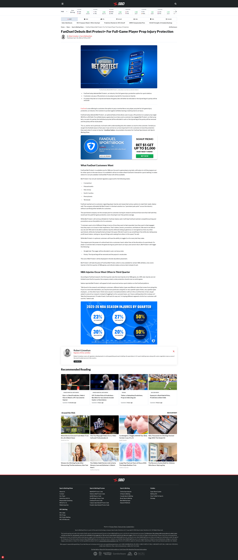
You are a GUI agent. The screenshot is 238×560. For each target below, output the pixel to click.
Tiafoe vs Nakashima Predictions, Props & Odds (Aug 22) (132, 396)
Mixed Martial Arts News (71, 392)
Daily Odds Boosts (67, 23)
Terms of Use (122, 526)
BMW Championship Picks (137, 23)
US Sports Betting (125, 494)
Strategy (152, 498)
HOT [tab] (70, 19)
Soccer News (155, 392)
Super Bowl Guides (155, 491)
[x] (174, 351)
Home (63, 27)
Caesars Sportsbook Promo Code (99, 502)
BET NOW (144, 156)
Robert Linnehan (73, 36)
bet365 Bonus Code (95, 496)
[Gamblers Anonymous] (129, 553)
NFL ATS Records (64, 519)
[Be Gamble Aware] (119, 554)
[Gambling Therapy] (107, 553)
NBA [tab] (136, 19)
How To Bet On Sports (156, 496)
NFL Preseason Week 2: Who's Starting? (88, 23)
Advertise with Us (65, 498)
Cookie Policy (130, 526)
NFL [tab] (103, 19)
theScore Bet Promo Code (97, 494)
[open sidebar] (62, 3)
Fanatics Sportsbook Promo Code (99, 505)
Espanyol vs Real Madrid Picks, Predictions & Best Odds (160, 396)
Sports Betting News (78, 27)
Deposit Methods (125, 502)
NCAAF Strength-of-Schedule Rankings (160, 23)
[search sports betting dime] (175, 4)
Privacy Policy (113, 526)
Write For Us (63, 502)
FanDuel (83, 108)
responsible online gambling (107, 541)
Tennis (124, 392)
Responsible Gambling (66, 500)
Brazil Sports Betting (126, 498)
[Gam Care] (100, 554)
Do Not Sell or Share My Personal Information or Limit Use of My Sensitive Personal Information (119, 549)
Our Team (62, 496)
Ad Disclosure (173, 27)
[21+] (95, 554)
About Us (62, 491)
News (68, 27)
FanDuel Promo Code (96, 500)
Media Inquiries (64, 505)
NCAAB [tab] (170, 19)
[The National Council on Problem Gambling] (139, 553)
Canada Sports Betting (126, 496)
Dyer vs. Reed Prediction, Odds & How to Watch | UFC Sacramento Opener (74, 397)
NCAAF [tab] (120, 19)
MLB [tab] (87, 19)
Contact (62, 494)
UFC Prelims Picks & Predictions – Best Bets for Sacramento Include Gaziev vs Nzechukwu (103, 397)
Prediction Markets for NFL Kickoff (114, 23)
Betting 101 (153, 494)
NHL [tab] (153, 19)
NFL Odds (62, 513)
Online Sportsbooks (125, 491)
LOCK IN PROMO (105, 156)
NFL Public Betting (65, 517)
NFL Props (63, 515)
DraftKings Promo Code (97, 498)
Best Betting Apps (125, 500)
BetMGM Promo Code (96, 491)
